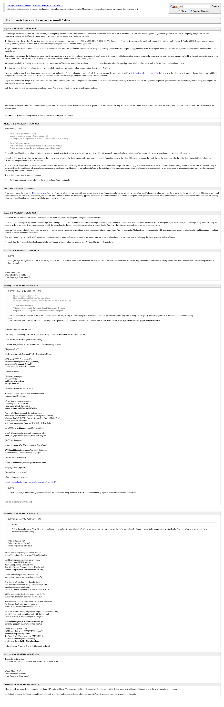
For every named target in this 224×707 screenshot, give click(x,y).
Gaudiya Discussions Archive (19, 6)
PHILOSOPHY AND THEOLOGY (48, 6)
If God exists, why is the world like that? (146, 73)
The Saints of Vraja (39, 193)
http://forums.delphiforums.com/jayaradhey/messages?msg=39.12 (30, 482)
